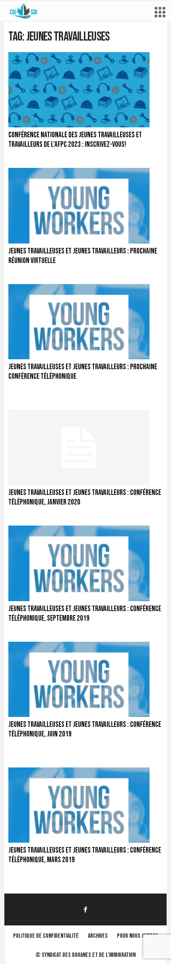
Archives (98, 936)
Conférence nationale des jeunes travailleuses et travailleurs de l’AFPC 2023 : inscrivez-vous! (75, 139)
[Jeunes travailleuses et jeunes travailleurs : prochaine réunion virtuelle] (79, 205)
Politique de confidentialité (46, 936)
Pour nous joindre (137, 936)
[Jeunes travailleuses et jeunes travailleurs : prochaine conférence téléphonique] (79, 321)
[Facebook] (85, 909)
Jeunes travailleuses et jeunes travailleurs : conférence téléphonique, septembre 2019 (84, 613)
